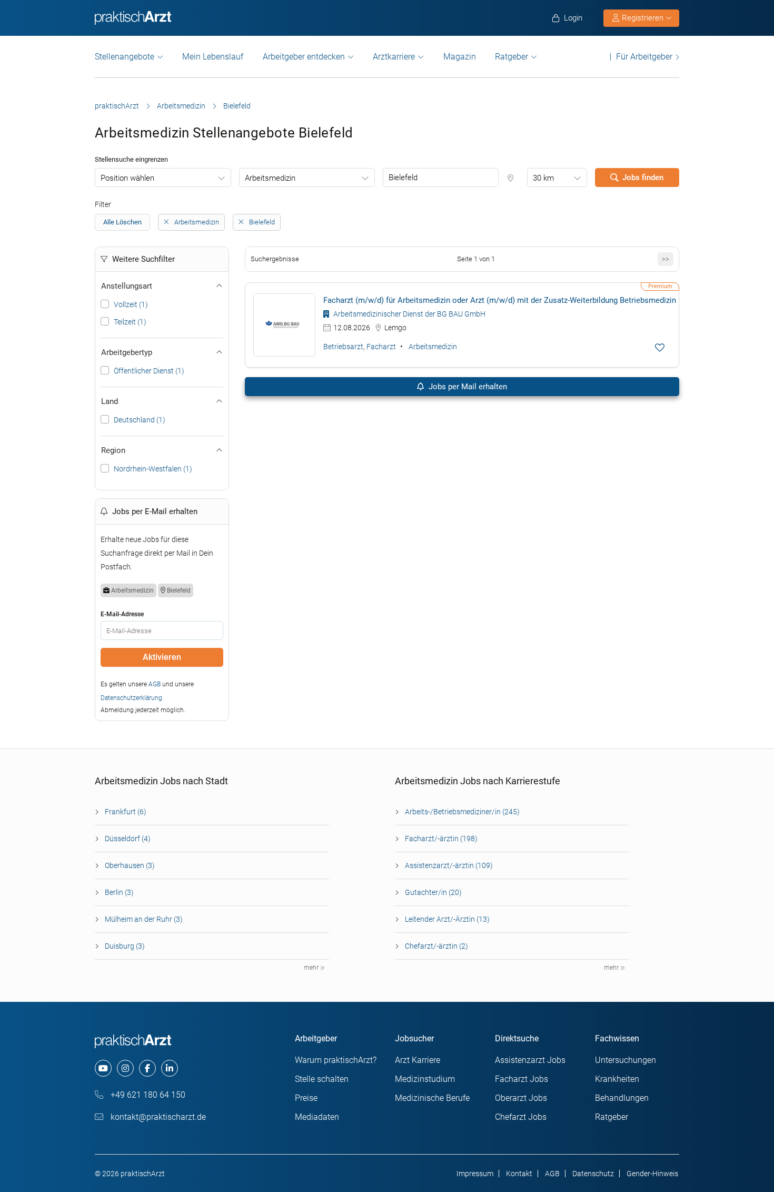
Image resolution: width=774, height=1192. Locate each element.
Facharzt (381, 346)
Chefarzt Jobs (521, 1117)
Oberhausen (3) (130, 865)
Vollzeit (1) (131, 304)
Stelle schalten (322, 1079)
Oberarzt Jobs (521, 1098)
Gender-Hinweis (652, 1173)
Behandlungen (622, 1098)
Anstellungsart (126, 286)
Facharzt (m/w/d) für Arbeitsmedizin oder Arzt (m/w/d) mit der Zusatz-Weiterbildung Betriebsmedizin (499, 300)
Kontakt (519, 1173)
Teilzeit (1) (130, 322)
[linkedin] (169, 1068)
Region (113, 450)
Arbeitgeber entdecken (304, 56)
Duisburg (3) (125, 946)
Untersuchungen (625, 1060)
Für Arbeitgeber (644, 56)
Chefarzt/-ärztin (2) (436, 946)
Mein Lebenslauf (212, 56)
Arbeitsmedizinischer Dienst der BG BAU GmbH (408, 314)
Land (109, 401)
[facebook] (147, 1068)
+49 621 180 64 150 (146, 1095)
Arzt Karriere (417, 1060)
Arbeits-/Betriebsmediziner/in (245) (462, 811)
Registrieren (643, 18)
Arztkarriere (394, 56)
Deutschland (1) (139, 420)
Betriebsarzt (343, 346)
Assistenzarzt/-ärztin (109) (449, 865)
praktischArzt (117, 106)
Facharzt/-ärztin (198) (441, 838)
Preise (306, 1098)
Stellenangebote (124, 56)
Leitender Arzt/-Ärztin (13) (447, 919)
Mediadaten (317, 1117)
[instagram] (125, 1068)
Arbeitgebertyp (126, 352)
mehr (312, 967)
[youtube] (103, 1068)
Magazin (459, 56)
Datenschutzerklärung (131, 698)
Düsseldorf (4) (128, 838)
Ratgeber (511, 56)
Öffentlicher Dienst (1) (149, 371)
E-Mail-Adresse (122, 614)
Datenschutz (593, 1173)
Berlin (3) (119, 892)
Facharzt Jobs (521, 1079)
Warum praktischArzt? (335, 1060)
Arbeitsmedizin (181, 106)
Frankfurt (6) (125, 811)
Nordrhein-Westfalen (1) (153, 469)
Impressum (475, 1173)
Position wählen (127, 178)
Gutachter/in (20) (433, 892)
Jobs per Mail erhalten (466, 386)
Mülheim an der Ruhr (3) (144, 919)
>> (665, 259)
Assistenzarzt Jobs (530, 1060)
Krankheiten (617, 1079)
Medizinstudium (425, 1079)
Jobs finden (642, 177)
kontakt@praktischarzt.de (157, 1117)
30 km (543, 178)
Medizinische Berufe (432, 1098)
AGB (154, 684)
